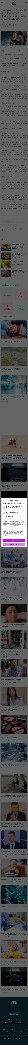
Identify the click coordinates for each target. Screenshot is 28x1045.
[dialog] (14, 522)
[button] (14, 517)
